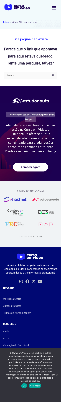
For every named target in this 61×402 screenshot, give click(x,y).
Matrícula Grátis (12, 298)
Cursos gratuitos (12, 305)
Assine (6, 338)
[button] (30, 167)
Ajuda (6, 331)
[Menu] (54, 7)
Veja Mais (35, 385)
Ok (24, 385)
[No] (57, 374)
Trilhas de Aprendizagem (17, 312)
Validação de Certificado (16, 345)
